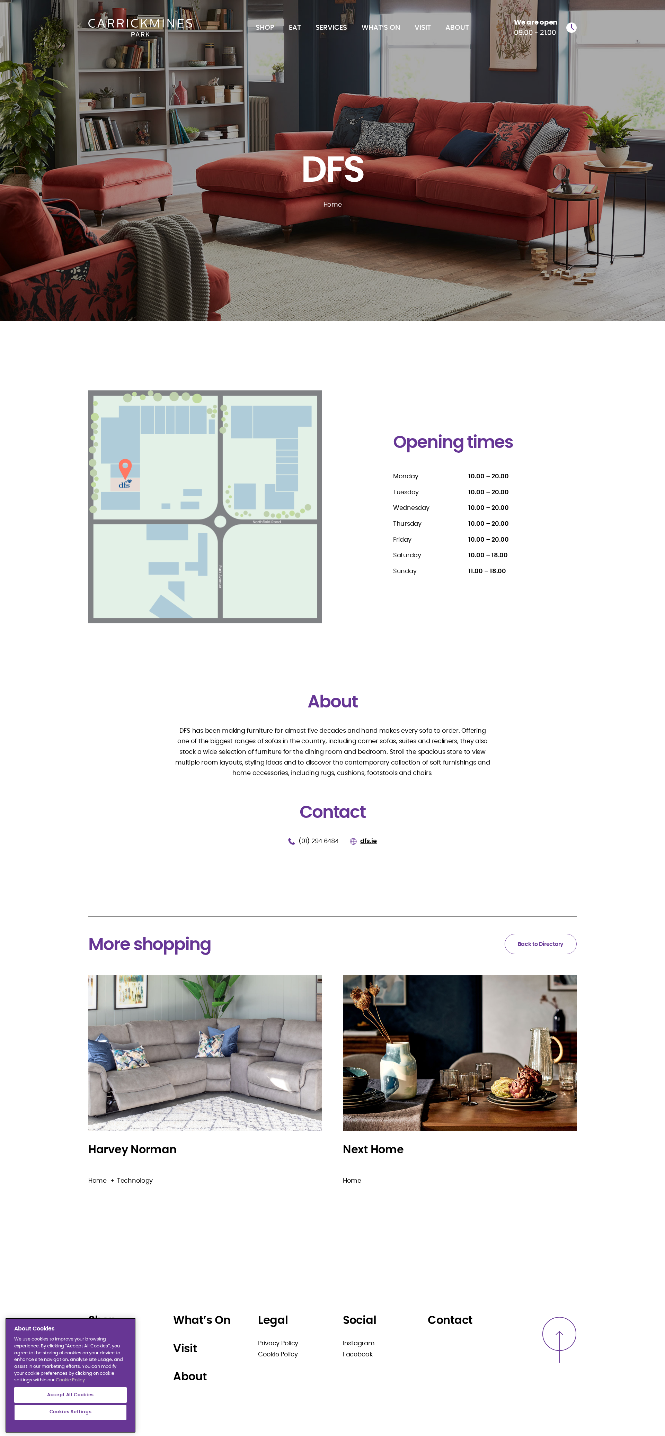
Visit (423, 27)
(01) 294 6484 (319, 841)
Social (359, 1320)
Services (331, 27)
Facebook (358, 1355)
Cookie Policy (278, 1355)
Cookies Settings (71, 1412)
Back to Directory (541, 944)
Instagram (359, 1343)
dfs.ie (368, 841)
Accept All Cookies (70, 1394)
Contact (450, 1320)
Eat (295, 27)
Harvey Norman (132, 1149)
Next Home (373, 1149)
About (457, 27)
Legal (273, 1320)
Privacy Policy (278, 1343)
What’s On (381, 27)
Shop (265, 27)
